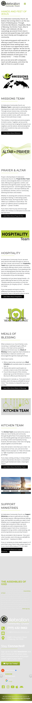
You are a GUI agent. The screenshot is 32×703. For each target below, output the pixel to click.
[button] (1, 675)
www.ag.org (26, 608)
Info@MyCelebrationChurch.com (18, 632)
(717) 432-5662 (17, 627)
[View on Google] (2, 670)
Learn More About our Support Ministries (11, 550)
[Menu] (24, 4)
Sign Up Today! (11, 663)
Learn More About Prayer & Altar (13, 216)
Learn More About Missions (11, 133)
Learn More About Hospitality (12, 296)
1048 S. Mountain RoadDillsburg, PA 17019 (17, 638)
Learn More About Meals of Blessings (14, 388)
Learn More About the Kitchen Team (14, 467)
